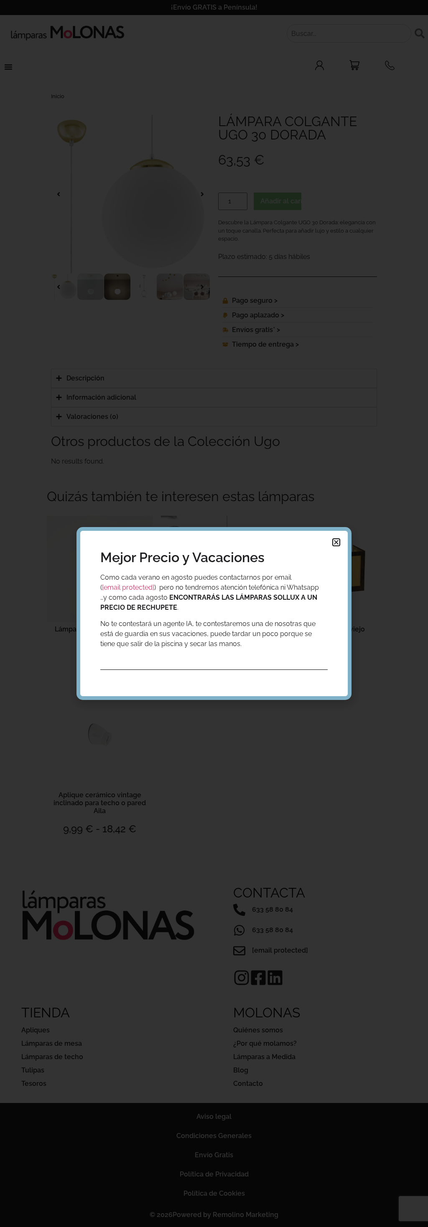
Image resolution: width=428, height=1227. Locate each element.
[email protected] (128, 587)
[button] (336, 542)
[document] (214, 613)
